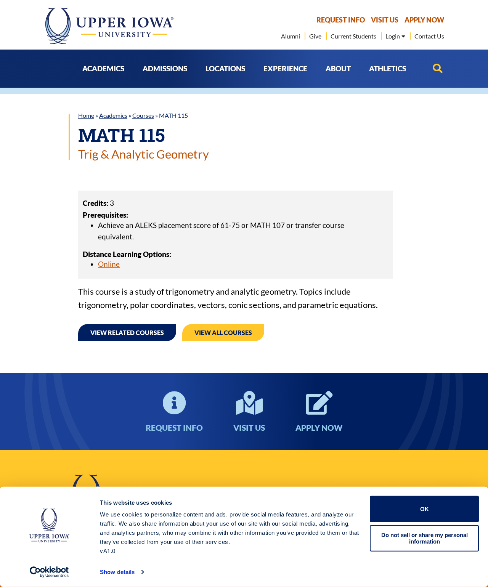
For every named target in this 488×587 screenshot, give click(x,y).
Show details (117, 572)
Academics (113, 115)
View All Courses (223, 332)
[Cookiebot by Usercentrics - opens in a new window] (49, 572)
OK (424, 509)
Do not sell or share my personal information (424, 538)
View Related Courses (127, 332)
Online (109, 264)
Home (86, 115)
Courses (143, 115)
